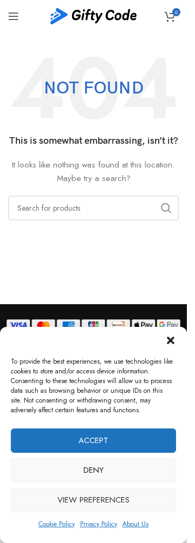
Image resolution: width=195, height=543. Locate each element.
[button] (170, 340)
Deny (93, 470)
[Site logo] (93, 15)
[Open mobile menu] (13, 16)
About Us (135, 524)
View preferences (93, 500)
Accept (93, 440)
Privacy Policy (98, 524)
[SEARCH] (166, 208)
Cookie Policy (56, 524)
